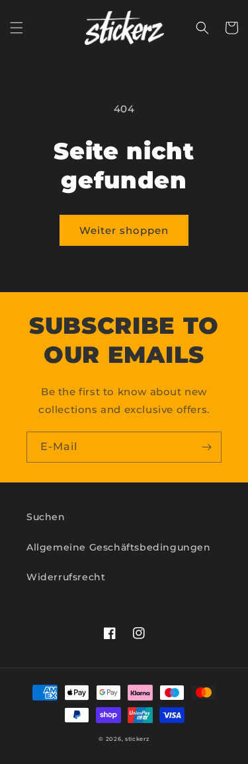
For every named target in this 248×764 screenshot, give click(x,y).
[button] (16, 27)
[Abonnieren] (206, 447)
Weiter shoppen (124, 230)
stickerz (137, 739)
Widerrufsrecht (65, 577)
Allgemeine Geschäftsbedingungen (118, 547)
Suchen (45, 517)
